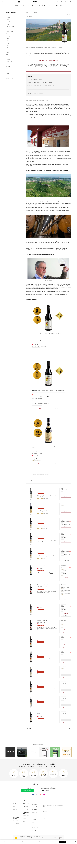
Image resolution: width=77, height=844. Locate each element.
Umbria (8, 43)
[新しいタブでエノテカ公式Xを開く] (36, 794)
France (7, 15)
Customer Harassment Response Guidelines (48, 809)
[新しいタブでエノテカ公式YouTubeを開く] (40, 794)
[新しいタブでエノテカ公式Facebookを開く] (33, 794)
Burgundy (8, 19)
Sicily (7, 47)
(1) (45, 558)
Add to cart (40, 408)
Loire (7, 22)
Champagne (9, 21)
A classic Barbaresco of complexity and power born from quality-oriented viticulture (41, 85)
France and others (10, 31)
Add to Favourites (66, 560)
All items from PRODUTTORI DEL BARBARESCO (35, 93)
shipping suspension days (58, 803)
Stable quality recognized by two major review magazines (37, 88)
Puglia (8, 45)
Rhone (8, 24)
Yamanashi (8, 71)
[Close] (75, 842)
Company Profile (45, 813)
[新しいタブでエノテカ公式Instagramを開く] (44, 794)
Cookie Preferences (45, 816)
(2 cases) (46, 528)
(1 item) (35, 401)
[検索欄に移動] (2, 2)
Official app (47, 790)
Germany (7, 52)
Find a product (17, 5)
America (7, 57)
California (8, 59)
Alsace (8, 29)
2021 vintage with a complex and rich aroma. (35, 79)
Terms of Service (45, 811)
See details (42, 496)
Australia (7, 68)
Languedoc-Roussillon (10, 26)
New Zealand (8, 66)
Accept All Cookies (63, 841)
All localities (8, 14)
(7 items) (46, 498)
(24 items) (36, 457)
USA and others (9, 61)
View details (57, 408)
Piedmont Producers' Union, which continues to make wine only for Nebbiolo (40, 82)
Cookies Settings (55, 841)
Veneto (8, 40)
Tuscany (8, 38)
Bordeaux (8, 17)
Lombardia (8, 36)
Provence (8, 28)
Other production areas (10, 78)
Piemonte (8, 35)
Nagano (8, 73)
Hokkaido (8, 75)
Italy (6, 33)
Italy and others (9, 50)
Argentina (7, 64)
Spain (7, 54)
